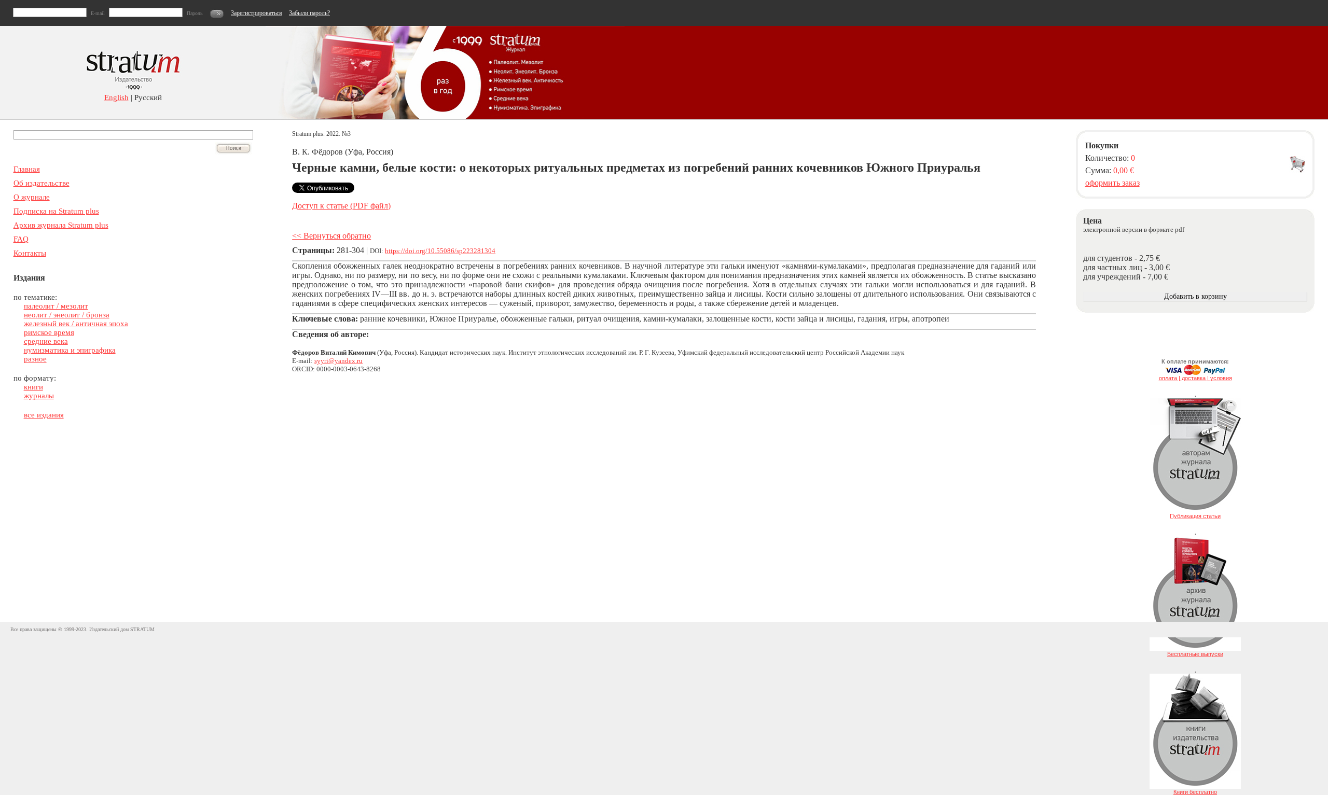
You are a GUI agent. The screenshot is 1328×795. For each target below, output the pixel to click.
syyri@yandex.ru (338, 361)
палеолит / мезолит (56, 306)
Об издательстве (41, 183)
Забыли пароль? (309, 13)
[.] (1195, 511)
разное (35, 359)
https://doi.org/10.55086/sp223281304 (440, 251)
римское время (49, 332)
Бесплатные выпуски (1195, 654)
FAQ (21, 239)
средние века (46, 341)
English (116, 97)
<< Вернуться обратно (331, 235)
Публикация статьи (1195, 516)
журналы (39, 396)
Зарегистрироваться (256, 13)
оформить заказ (1112, 182)
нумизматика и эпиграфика (70, 350)
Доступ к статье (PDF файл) (341, 205)
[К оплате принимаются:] (1195, 373)
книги (33, 387)
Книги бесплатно (1195, 792)
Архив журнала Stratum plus (60, 225)
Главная (26, 169)
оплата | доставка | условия (1195, 378)
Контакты (29, 253)
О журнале (31, 197)
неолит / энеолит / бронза (66, 315)
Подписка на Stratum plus (56, 211)
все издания (44, 415)
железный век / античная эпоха (76, 323)
